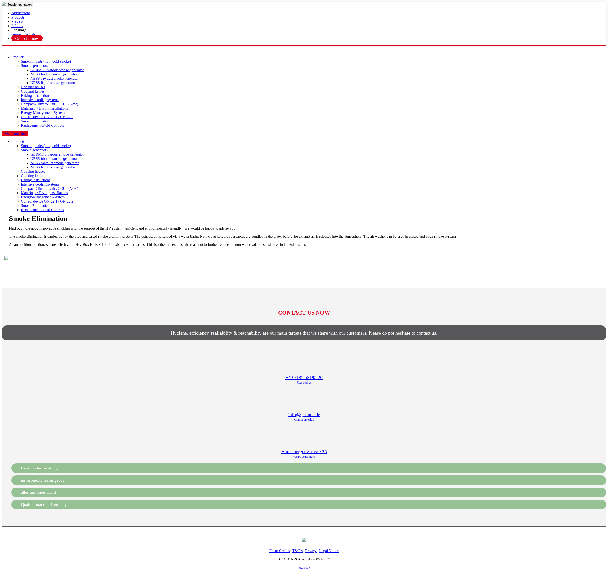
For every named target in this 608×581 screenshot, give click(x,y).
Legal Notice (329, 551)
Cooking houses (33, 87)
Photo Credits (279, 551)
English (29, 34)
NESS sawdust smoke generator (54, 78)
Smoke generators (34, 66)
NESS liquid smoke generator (52, 83)
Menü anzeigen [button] (16, 133)
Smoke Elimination (35, 121)
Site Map (304, 567)
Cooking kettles (32, 91)
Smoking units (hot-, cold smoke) (46, 61)
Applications (20, 13)
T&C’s (297, 551)
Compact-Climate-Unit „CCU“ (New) (49, 104)
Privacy (311, 551)
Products (17, 17)
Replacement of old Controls (42, 125)
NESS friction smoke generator (53, 74)
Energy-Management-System (43, 113)
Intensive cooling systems (40, 100)
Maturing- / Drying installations (44, 108)
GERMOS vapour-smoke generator (57, 70)
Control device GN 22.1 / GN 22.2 (47, 117)
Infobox (17, 26)
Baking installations (35, 95)
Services (17, 21)
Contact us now (27, 39)
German (17, 34)
